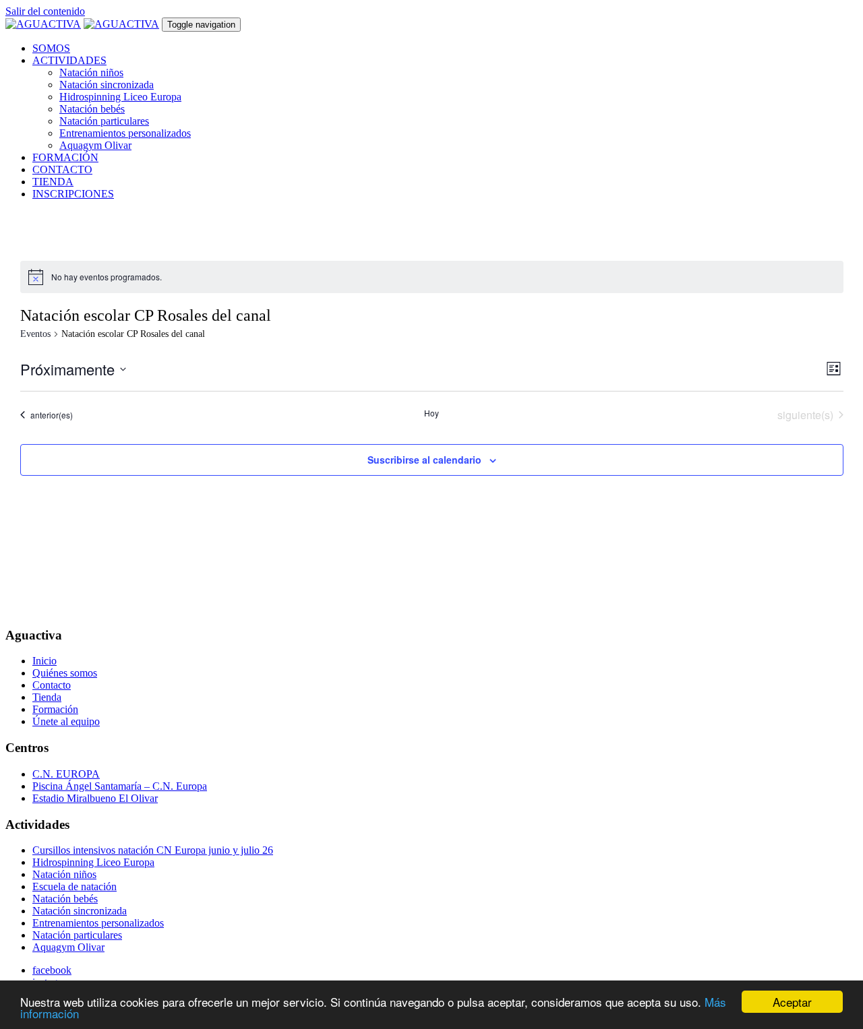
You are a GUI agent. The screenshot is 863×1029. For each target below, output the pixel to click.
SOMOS (51, 48)
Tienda (46, 697)
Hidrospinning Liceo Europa (120, 96)
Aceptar (792, 1001)
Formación (55, 709)
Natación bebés (92, 109)
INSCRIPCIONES (73, 193)
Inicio (44, 660)
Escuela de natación (74, 886)
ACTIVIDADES (69, 60)
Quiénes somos (64, 673)
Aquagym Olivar (95, 145)
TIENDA (52, 181)
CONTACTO (62, 169)
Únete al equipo (66, 721)
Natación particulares (104, 121)
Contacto (51, 685)
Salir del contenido (45, 11)
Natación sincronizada (106, 84)
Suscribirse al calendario (424, 459)
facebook (51, 970)
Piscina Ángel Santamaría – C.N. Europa (119, 786)
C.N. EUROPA (66, 774)
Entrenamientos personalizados (125, 133)
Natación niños (91, 72)
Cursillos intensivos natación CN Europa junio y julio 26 (152, 850)
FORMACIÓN (65, 157)
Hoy (431, 413)
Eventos (35, 334)
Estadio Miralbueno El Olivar (95, 798)
